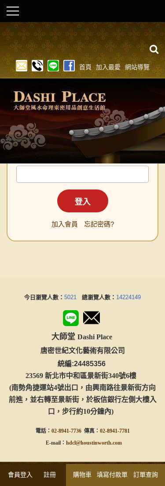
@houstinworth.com (99, 443)
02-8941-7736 (66, 431)
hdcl (71, 443)
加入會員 (64, 224)
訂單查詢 (145, 474)
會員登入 (20, 474)
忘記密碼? (99, 224)
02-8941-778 (113, 431)
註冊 (50, 474)
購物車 (82, 474)
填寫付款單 (112, 474)
